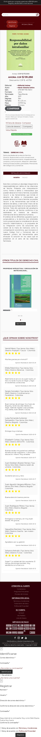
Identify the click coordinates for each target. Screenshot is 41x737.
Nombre (3, 690)
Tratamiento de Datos (21, 603)
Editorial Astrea (24, 85)
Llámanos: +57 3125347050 (10, 643)
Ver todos (20, 324)
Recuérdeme (6, 675)
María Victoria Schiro (26, 88)
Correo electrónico (7, 658)
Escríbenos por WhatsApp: (29, 643)
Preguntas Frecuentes (21, 591)
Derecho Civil (17, 152)
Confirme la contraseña (9, 723)
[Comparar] (21, 315)
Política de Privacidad (21, 606)
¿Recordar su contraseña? (11, 668)
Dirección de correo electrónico (12, 701)
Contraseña (5, 663)
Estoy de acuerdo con (19, 728)
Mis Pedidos (21, 615)
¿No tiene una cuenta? (10, 678)
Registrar (12, 26)
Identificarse (12, 22)
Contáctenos (21, 589)
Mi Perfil (21, 613)
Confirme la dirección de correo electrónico (17, 706)
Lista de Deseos (21, 618)
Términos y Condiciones (21, 601)
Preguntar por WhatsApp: (21, 134)
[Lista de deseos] (19, 315)
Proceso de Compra (21, 594)
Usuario (3, 695)
